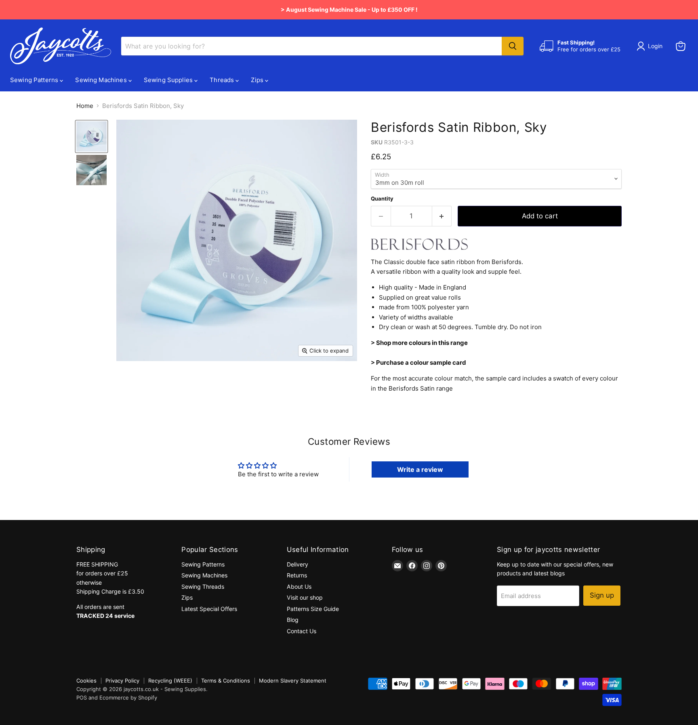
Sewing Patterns (35, 80)
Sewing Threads (202, 586)
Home (84, 105)
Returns (297, 575)
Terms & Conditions (225, 680)
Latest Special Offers (209, 608)
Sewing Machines (101, 80)
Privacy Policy (122, 680)
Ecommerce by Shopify (128, 697)
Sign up (602, 595)
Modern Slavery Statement (292, 680)
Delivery (297, 564)
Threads (222, 80)
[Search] (513, 46)
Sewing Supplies (169, 80)
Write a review (420, 469)
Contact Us (301, 631)
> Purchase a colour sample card (418, 362)
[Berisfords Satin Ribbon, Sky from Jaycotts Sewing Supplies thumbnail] (91, 136)
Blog (293, 619)
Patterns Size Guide (313, 608)
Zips (258, 80)
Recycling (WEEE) (170, 680)
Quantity (382, 199)
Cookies (86, 680)
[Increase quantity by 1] (442, 216)
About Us (299, 586)
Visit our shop (305, 597)
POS (81, 697)
